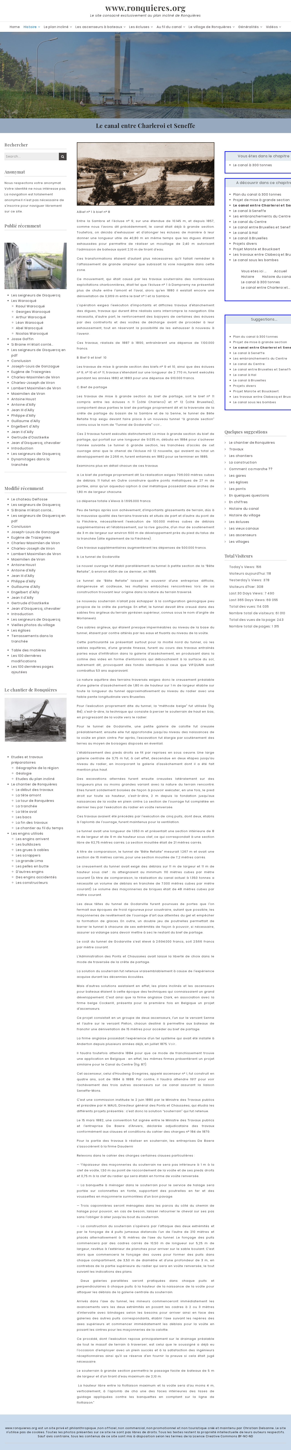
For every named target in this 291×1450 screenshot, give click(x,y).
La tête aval (26, 811)
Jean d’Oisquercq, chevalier (36, 443)
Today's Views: (242, 567)
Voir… (172, 1044)
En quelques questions (249, 495)
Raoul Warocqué (30, 306)
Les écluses (139, 27)
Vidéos (272, 27)
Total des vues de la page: (253, 619)
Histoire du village (245, 515)
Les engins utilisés (27, 833)
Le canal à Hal (245, 232)
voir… (157, 425)
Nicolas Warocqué (32, 333)
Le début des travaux (34, 789)
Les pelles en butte (32, 866)
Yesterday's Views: (246, 580)
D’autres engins (30, 871)
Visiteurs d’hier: (243, 586)
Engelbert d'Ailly (25, 426)
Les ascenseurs (243, 535)
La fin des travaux (32, 822)
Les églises (21, 630)
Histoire (30, 27)
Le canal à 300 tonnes (252, 165)
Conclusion (21, 361)
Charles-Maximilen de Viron (35, 377)
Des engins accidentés (36, 877)
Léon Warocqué (29, 322)
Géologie (24, 773)
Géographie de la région (37, 768)
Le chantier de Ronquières (34, 784)
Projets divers (245, 243)
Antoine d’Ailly (23, 404)
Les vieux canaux (244, 528)
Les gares (237, 475)
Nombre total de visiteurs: (252, 613)
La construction (243, 462)
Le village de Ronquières (210, 27)
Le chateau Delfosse (29, 499)
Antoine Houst (23, 399)
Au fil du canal (169, 27)
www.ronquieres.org (145, 7)
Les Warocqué (24, 300)
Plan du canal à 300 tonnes (257, 194)
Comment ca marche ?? (251, 469)
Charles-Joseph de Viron (33, 382)
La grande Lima (29, 861)
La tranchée (26, 806)
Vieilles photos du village (33, 625)
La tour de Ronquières (35, 800)
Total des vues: (243, 606)
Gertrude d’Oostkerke (30, 437)
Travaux (236, 449)
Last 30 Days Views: (247, 593)
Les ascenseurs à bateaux (98, 27)
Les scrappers (28, 855)
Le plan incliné (56, 27)
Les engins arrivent (32, 839)
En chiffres (238, 502)
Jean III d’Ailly (22, 410)
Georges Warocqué (33, 311)
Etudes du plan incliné (35, 779)
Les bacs (23, 817)
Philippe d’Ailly (23, 415)
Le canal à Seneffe (249, 211)
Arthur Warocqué (31, 317)
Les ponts (237, 489)
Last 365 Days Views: (248, 600)
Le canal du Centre (250, 221)
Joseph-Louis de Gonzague (35, 366)
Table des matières (28, 650)
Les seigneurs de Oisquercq (35, 295)
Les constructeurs (32, 882)
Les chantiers (241, 456)
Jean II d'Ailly (22, 432)
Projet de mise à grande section (261, 200)
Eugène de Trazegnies (31, 372)
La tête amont (28, 795)
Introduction (22, 448)
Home (15, 27)
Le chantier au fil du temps (39, 828)
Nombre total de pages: (250, 626)
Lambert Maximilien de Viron (36, 388)
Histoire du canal (244, 508)
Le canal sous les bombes (256, 260)
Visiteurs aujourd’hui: (248, 573)
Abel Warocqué (29, 328)
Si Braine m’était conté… (32, 344)
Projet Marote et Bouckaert (257, 249)
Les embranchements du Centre (262, 216)
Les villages (239, 541)
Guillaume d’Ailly (25, 421)
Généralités (248, 27)
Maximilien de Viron (28, 393)
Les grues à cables (32, 850)
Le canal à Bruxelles (250, 238)
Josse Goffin (22, 339)
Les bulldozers (28, 844)
